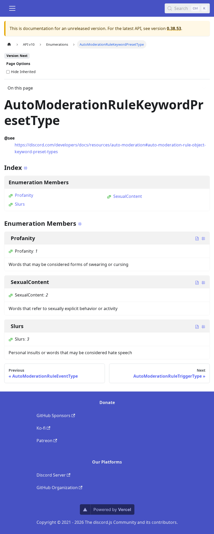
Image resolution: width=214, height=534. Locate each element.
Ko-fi (41, 428)
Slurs (20, 204)
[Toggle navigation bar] (12, 8)
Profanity (24, 195)
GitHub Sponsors (53, 415)
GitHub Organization (57, 487)
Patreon (44, 440)
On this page (20, 88)
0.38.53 (174, 28)
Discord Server (51, 475)
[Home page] (9, 44)
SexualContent (127, 196)
